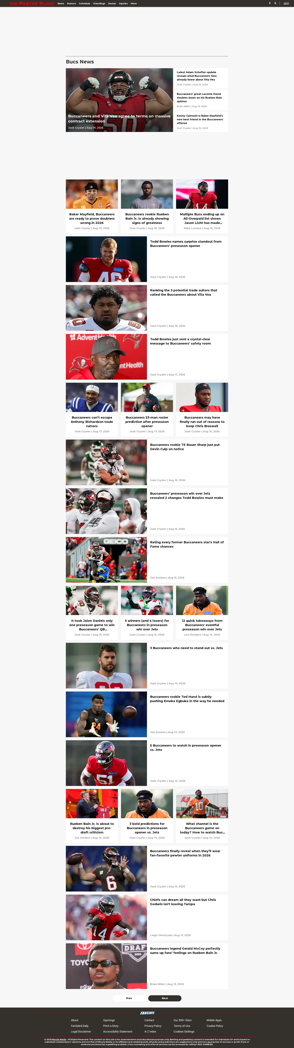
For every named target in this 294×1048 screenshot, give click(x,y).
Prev (129, 998)
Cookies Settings (184, 1031)
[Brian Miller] (183, 106)
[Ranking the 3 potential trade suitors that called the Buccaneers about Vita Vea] (147, 308)
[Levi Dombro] (192, 635)
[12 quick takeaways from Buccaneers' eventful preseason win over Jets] (202, 613)
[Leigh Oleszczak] (161, 935)
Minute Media (59, 1039)
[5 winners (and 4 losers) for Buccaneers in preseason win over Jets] (147, 613)
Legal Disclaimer (81, 1031)
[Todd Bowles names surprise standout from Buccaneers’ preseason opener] (147, 259)
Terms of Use (182, 1025)
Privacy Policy (153, 1025)
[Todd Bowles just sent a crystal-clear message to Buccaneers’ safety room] (147, 357)
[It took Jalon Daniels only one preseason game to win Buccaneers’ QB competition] (92, 613)
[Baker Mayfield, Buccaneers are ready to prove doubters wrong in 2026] (92, 206)
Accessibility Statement (117, 1031)
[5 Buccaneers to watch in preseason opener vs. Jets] (147, 763)
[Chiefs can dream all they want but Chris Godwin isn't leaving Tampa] (147, 917)
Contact (149, 1020)
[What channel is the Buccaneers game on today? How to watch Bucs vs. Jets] (202, 816)
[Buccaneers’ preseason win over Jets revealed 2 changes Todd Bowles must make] (147, 511)
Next (165, 998)
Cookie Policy (215, 1025)
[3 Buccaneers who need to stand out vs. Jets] (147, 665)
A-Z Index (150, 1031)
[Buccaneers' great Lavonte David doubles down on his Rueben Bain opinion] (201, 100)
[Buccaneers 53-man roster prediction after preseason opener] (147, 409)
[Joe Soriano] (158, 578)
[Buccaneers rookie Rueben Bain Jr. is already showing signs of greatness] (147, 206)
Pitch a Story (111, 1025)
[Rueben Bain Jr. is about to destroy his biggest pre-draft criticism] (92, 816)
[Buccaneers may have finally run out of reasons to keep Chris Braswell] (202, 409)
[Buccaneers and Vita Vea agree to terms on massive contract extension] (119, 100)
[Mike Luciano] (192, 228)
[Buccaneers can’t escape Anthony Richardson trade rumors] (92, 409)
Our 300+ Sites (183, 1020)
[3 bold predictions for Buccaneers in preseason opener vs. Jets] (147, 816)
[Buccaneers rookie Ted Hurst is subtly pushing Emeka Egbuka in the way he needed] (147, 714)
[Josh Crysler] (76, 128)
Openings (109, 1020)
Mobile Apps (214, 1020)
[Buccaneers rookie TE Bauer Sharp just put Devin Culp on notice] (147, 462)
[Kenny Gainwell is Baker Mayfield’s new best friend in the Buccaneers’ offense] (201, 122)
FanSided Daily (80, 1025)
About (74, 1020)
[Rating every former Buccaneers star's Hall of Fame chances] (147, 560)
